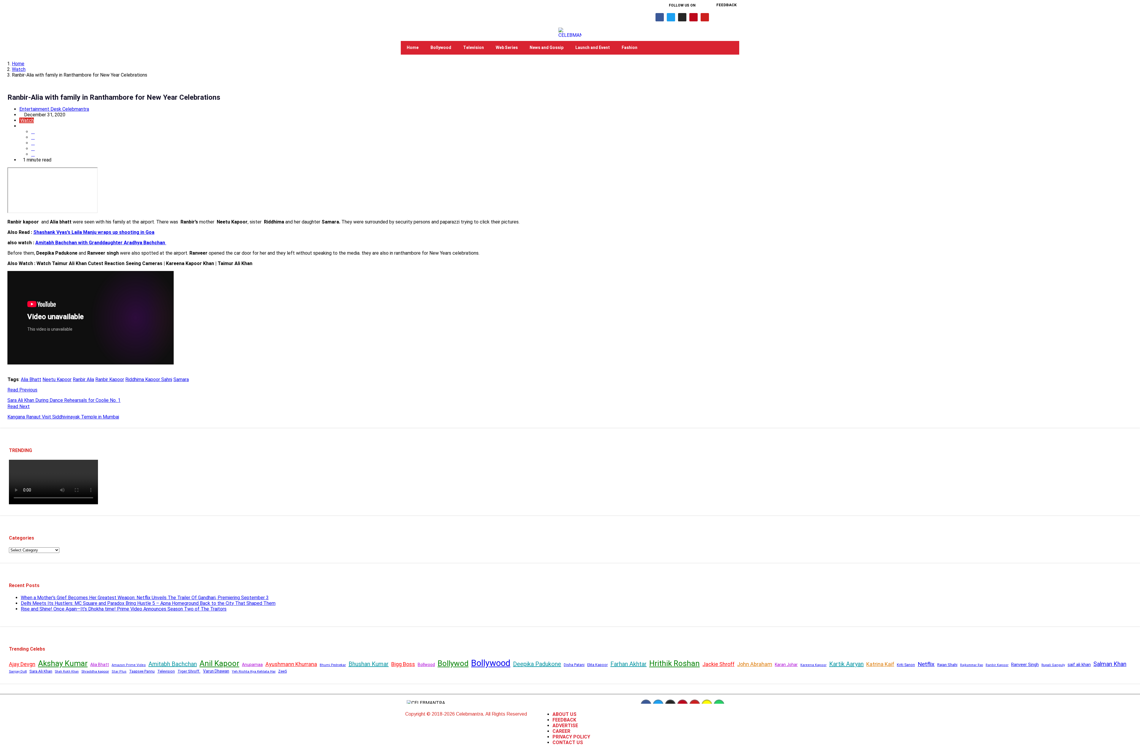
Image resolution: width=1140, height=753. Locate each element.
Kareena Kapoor (813, 665)
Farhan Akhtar (628, 664)
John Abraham (754, 664)
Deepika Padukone (537, 664)
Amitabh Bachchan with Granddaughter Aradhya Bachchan (100, 242)
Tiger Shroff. (189, 671)
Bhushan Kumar (369, 664)
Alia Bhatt (31, 379)
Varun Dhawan (216, 671)
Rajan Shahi (947, 664)
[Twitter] (671, 17)
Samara (181, 379)
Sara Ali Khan (40, 671)
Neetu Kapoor (57, 379)
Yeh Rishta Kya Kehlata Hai (254, 671)
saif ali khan (1079, 664)
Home (413, 48)
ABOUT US (564, 714)
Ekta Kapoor (597, 665)
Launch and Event (592, 48)
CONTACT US (567, 742)
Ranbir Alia (83, 379)
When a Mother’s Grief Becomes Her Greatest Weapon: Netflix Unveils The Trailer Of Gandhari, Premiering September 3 (145, 597)
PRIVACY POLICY (571, 737)
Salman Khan (1109, 664)
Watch (19, 69)
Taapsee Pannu (142, 671)
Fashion (629, 48)
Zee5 (282, 671)
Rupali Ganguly (1053, 665)
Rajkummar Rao (971, 665)
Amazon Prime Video (129, 665)
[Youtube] (705, 17)
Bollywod (453, 663)
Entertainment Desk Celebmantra (54, 109)
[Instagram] (682, 17)
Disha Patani (574, 665)
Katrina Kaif (880, 664)
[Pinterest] (693, 17)
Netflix (926, 664)
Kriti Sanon (906, 664)
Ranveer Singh (1025, 664)
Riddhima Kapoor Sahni (148, 379)
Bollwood (426, 664)
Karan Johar (786, 664)
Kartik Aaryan (846, 664)
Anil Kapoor (219, 663)
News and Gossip (546, 48)
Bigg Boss (403, 664)
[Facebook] (660, 17)
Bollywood (440, 48)
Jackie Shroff (718, 664)
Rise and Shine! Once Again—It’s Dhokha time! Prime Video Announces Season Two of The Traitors (124, 609)
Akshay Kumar (63, 663)
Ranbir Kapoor (109, 379)
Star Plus (119, 671)
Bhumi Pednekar (333, 665)
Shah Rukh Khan (67, 671)
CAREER (561, 731)
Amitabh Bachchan (172, 664)
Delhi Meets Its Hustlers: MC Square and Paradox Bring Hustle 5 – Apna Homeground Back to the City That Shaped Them (148, 603)
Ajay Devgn (22, 664)
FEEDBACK (564, 720)
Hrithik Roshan (674, 663)
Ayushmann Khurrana (291, 664)
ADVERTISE (565, 725)
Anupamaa (252, 664)
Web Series (507, 48)
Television (473, 48)
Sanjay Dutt (18, 671)
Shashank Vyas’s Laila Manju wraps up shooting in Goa (93, 232)
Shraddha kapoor (95, 671)
